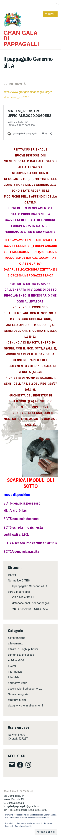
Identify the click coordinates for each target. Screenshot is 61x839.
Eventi (12, 666)
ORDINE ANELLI (23, 597)
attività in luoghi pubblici (23, 649)
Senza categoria (18, 694)
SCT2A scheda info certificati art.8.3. (30, 542)
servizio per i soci (19, 591)
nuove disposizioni (16, 494)
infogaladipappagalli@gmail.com (21, 806)
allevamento (15, 643)
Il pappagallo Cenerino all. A (29, 586)
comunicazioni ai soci (21, 654)
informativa (15, 671)
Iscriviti (12, 575)
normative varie (17, 683)
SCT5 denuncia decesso (21, 518)
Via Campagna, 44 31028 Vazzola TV (13, 797)
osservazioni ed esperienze (25, 688)
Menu (51, 14)
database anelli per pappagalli (31, 603)
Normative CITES (19, 580)
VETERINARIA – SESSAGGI (30, 608)
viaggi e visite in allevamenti (25, 705)
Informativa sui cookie (23, 826)
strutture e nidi (17, 700)
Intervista (14, 677)
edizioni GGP (16, 660)
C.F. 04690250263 (13, 803)
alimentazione (16, 638)
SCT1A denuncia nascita (21, 551)
